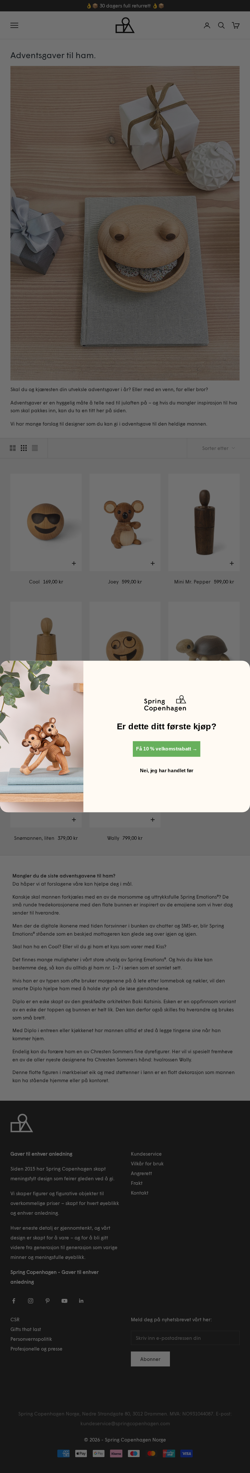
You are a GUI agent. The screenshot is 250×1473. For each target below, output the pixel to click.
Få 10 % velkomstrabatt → (166, 748)
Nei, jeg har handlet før (166, 770)
